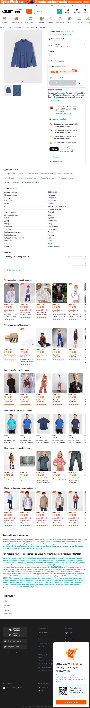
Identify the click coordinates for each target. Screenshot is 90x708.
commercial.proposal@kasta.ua (49, 670)
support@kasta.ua (44, 667)
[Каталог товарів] (29, 11)
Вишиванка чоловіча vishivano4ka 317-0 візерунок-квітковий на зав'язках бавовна (35, 574)
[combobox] (46, 11)
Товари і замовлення (72, 636)
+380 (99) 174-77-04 (45, 664)
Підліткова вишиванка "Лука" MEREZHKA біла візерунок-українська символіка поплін (36, 560)
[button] (80, 83)
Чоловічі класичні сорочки (63, 539)
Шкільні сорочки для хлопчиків (27, 546)
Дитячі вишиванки (16, 544)
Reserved (61, 93)
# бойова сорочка (47, 173)
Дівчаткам (8, 610)
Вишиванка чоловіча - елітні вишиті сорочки (34, 539)
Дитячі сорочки (81, 539)
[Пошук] (59, 11)
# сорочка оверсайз (12, 182)
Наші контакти (43, 633)
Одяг (6, 601)
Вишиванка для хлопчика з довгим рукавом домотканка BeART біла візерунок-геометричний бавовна (42, 558)
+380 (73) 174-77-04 (45, 661)
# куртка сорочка (32, 173)
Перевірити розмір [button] (57, 61)
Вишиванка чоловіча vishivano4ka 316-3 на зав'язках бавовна (56, 571)
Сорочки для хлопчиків (33, 544)
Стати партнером (42, 6)
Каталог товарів (13, 652)
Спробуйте (18, 10)
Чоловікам (8, 608)
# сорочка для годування (14, 173)
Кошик (85, 13)
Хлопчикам (8, 613)
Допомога (75, 6)
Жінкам (7, 605)
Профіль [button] (68, 13)
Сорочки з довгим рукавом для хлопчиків (48, 541)
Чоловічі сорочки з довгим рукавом (54, 546)
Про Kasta (68, 633)
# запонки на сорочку (64, 173)
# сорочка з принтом (66, 178)
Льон (50, 241)
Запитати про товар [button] (63, 113)
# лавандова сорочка (48, 178)
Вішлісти (77, 13)
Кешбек (68, 642)
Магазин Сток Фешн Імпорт (66, 107)
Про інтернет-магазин (46, 636)
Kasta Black (69, 639)
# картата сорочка (31, 178)
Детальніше (55, 100)
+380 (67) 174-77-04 (45, 658)
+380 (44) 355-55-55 (45, 655)
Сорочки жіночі (16, 548)
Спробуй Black (13, 647)
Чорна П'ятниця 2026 (13, 688)
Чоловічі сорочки (9, 539)
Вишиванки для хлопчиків (53, 544)
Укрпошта (44, 688)
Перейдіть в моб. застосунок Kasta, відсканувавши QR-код (77, 691)
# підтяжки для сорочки (30, 182)
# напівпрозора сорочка (13, 178)
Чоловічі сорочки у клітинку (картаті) (17, 541)
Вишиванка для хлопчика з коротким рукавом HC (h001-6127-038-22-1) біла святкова (43, 567)
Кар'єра (40, 639)
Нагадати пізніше (71, 702)
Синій (77, 93)
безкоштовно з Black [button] (62, 126)
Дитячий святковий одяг (32, 548)
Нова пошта (45, 691)
